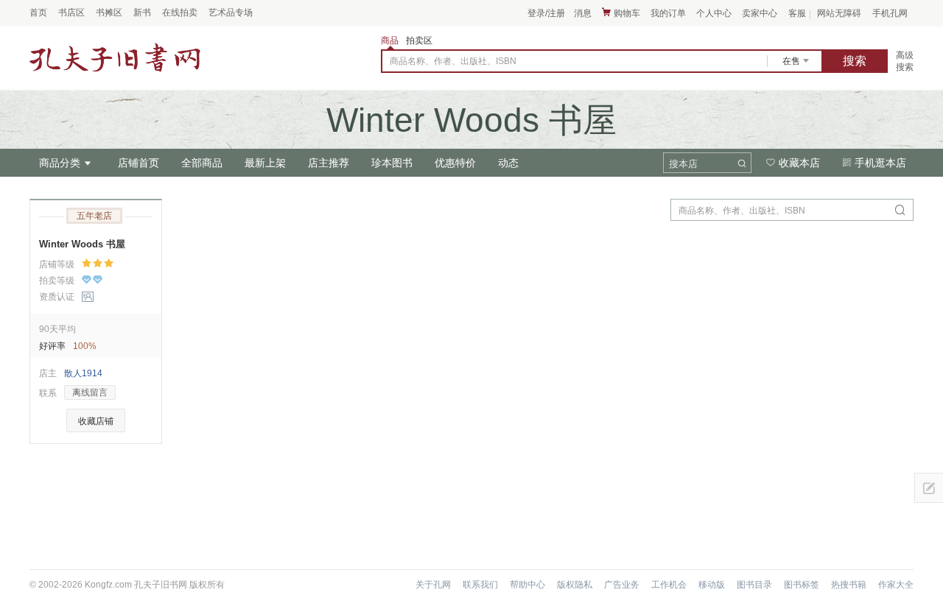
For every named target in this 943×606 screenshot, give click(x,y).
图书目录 (754, 584)
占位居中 (114, 58)
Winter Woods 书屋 (82, 244)
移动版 (711, 584)
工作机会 (669, 584)
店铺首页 (138, 163)
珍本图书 (392, 163)
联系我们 (480, 584)
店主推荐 (328, 163)
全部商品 (201, 163)
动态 (508, 163)
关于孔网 (433, 584)
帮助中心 (527, 584)
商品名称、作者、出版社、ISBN (453, 61)
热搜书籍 (848, 584)
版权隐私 (574, 584)
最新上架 (265, 163)
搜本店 (683, 163)
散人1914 (83, 373)
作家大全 (896, 584)
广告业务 (621, 584)
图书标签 (801, 584)
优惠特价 (455, 163)
